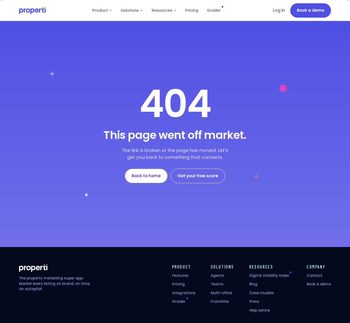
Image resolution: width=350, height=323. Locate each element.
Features (180, 275)
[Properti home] (32, 10)
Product (100, 10)
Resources (162, 10)
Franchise (220, 301)
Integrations (183, 292)
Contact (314, 275)
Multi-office (221, 292)
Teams (217, 284)
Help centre (259, 310)
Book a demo (319, 284)
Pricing (191, 10)
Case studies (261, 292)
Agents (217, 275)
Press (254, 301)
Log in (279, 10)
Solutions (130, 10)
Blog (253, 284)
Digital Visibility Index (269, 275)
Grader (214, 10)
